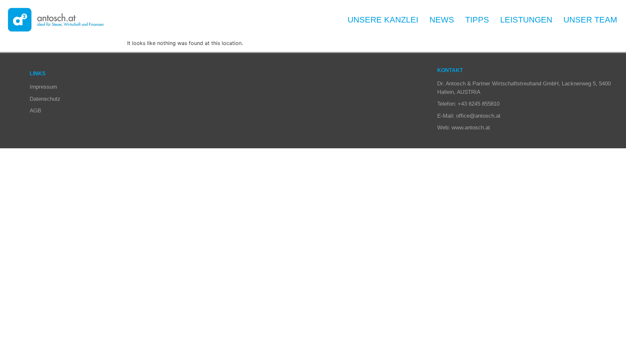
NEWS (441, 19)
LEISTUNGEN (526, 19)
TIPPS (477, 19)
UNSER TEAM (590, 19)
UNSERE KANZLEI (383, 19)
